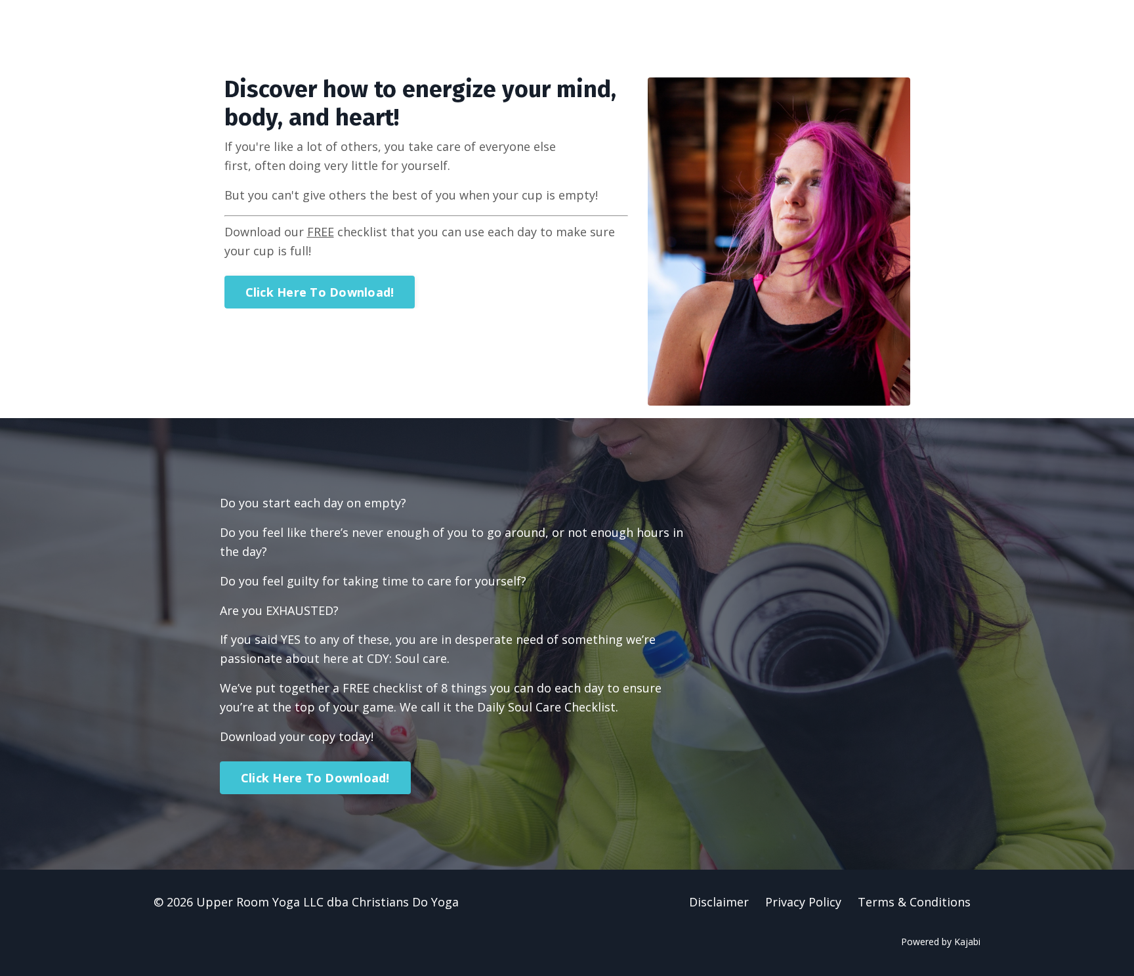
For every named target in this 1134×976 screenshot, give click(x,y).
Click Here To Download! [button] (319, 292)
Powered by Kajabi (940, 941)
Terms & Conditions (914, 902)
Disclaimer (719, 902)
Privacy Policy (803, 902)
